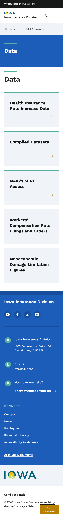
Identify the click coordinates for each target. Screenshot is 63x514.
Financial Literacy (16, 435)
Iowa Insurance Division (21, 17)
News (8, 421)
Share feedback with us (33, 391)
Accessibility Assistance (21, 442)
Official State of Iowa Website (20, 4)
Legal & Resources (33, 29)
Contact (9, 414)
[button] (49, 509)
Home (12, 29)
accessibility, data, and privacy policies (29, 504)
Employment (13, 428)
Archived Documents (18, 454)
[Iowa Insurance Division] (13, 13)
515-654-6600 (24, 369)
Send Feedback (14, 494)
